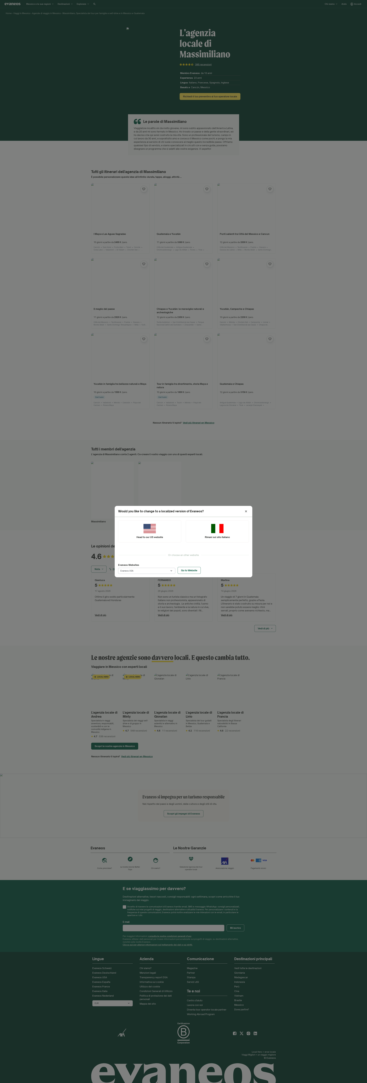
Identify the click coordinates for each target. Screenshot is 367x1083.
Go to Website (189, 570)
